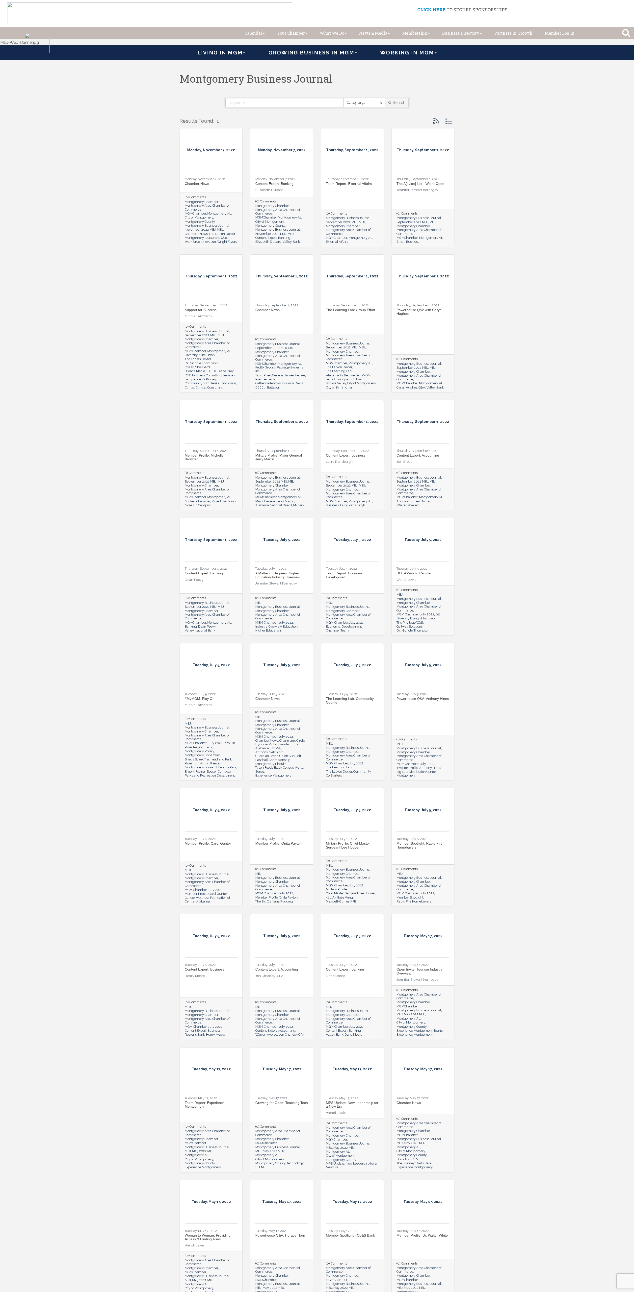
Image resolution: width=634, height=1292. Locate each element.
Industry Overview (268, 626)
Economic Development (344, 626)
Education (290, 626)
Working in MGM (407, 52)
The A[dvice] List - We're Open (420, 184)
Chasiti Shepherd (197, 367)
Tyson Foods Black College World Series (279, 769)
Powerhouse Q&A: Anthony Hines (422, 699)
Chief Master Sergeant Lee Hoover (350, 893)
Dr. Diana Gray (223, 371)
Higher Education (268, 630)
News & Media (373, 33)
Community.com (197, 383)
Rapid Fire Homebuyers (413, 901)
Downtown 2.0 (407, 1159)
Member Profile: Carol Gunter (208, 843)
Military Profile (336, 889)
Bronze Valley (336, 383)
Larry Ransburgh (352, 505)
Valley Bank (291, 242)
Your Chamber (291, 33)
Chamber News (197, 184)
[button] (436, 121)
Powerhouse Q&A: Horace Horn (280, 1235)
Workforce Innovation (200, 242)
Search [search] (399, 102)
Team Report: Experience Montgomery (205, 1104)
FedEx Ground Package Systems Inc (279, 369)
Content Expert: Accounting (417, 455)
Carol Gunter (218, 894)
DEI (438, 614)
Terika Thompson (223, 383)
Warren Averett (407, 505)
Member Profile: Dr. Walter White (422, 1235)
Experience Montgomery (273, 775)
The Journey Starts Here (413, 1163)
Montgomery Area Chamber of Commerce (207, 207)
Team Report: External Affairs (349, 184)
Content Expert (266, 238)
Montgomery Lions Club (202, 755)
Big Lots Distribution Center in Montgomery (418, 773)
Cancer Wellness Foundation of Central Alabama (207, 899)
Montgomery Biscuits (270, 764)
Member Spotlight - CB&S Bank (350, 1235)
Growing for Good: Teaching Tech (281, 1103)
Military (298, 505)
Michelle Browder (197, 501)
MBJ (220, 229)
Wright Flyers (227, 242)
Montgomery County (200, 221)
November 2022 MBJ (200, 229)
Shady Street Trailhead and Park (208, 759)
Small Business (407, 242)
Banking (284, 238)
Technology (295, 1163)
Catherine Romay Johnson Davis (279, 383)
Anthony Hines (430, 768)
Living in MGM (220, 52)
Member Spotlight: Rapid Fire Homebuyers (419, 845)
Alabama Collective (340, 375)
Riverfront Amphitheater (202, 763)
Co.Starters (334, 775)
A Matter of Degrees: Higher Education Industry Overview (277, 575)
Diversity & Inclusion (200, 355)
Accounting (405, 501)
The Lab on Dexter (222, 234)
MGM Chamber (266, 622)
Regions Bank (195, 1034)
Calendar (253, 33)
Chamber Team (337, 630)
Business (332, 505)
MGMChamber (195, 213)
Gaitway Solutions (409, 626)
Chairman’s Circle (292, 740)
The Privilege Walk (410, 622)
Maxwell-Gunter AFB (341, 901)
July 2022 (286, 622)
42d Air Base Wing (339, 897)
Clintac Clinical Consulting (204, 387)
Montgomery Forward (201, 767)
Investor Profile (407, 768)
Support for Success (200, 310)
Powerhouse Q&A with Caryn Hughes (419, 312)
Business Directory (460, 33)
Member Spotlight (409, 897)
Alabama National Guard (273, 505)
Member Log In (560, 33)
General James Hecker (288, 375)
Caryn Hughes (406, 387)
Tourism (440, 1030)
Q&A (422, 387)
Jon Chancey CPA (291, 1034)
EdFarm (359, 379)
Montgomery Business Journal (207, 225)
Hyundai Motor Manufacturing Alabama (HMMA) (277, 746)
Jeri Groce (422, 501)
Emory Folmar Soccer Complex (208, 771)
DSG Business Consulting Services (210, 375)
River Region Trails (198, 747)
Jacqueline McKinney (200, 379)
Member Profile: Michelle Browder (204, 457)
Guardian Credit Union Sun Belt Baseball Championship (278, 757)
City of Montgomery (199, 217)
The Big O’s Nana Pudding (274, 901)
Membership (414, 33)
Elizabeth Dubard (268, 242)
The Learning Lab (338, 371)
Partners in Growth (513, 33)
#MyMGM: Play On (199, 699)
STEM (259, 1167)
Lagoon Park (227, 767)
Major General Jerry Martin (274, 501)
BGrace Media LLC (198, 371)
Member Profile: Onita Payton (278, 843)
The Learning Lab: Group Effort (350, 310)
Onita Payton (288, 897)
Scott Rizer (263, 375)
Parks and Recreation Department (210, 775)
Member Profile (196, 894)
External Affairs (337, 242)
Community (362, 771)
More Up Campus (198, 505)
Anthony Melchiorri (269, 752)
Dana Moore (353, 1034)
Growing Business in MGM (311, 52)
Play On (229, 743)
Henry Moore (215, 1034)
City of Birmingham (340, 387)
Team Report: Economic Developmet (345, 575)
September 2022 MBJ (342, 222)
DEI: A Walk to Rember (414, 573)
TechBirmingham (339, 379)
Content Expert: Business (346, 455)
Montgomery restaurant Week (207, 238)
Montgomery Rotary (199, 751)
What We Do (332, 33)
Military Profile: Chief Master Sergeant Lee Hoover (348, 845)
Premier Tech (265, 379)
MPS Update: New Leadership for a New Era (352, 1104)
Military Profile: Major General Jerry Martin (278, 457)
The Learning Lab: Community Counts (350, 700)
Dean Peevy (206, 626)
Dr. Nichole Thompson (201, 363)
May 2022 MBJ (414, 1014)
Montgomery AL (219, 213)
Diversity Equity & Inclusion (416, 618)
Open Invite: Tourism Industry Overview (419, 971)
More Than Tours (223, 501)
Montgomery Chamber (201, 202)
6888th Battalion (267, 387)
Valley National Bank (200, 630)
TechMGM (363, 375)
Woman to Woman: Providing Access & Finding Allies (208, 1237)
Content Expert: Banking (274, 184)
